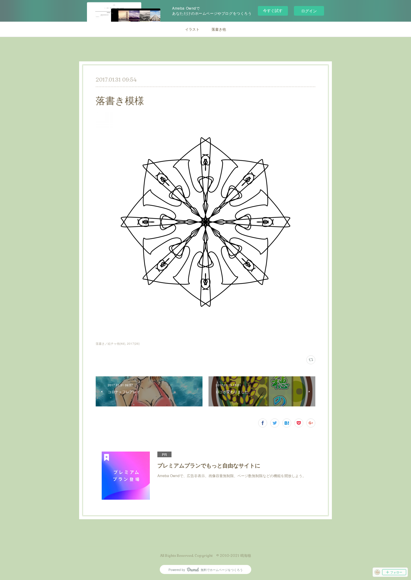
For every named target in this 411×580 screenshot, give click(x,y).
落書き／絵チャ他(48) (110, 343)
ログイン (309, 11)
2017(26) (133, 343)
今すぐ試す (273, 10)
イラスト (192, 29)
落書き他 (219, 29)
